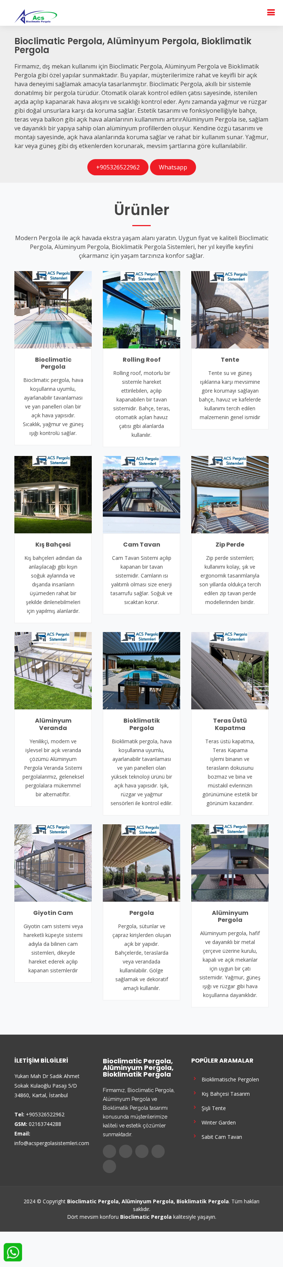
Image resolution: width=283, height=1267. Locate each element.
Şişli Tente (212, 1108)
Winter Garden (217, 1122)
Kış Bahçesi (53, 544)
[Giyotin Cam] (53, 862)
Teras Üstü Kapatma (230, 724)
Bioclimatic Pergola (53, 363)
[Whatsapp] (109, 1166)
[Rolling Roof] (141, 309)
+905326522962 (118, 167)
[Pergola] (141, 862)
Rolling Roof (142, 359)
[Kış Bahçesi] (53, 494)
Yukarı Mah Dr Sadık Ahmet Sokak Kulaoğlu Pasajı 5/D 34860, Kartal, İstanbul (47, 1086)
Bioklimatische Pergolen (229, 1079)
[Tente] (230, 309)
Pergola (141, 913)
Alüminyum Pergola (230, 916)
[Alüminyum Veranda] (53, 670)
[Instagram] (142, 1151)
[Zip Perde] (230, 494)
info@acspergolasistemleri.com (51, 1143)
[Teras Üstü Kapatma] (230, 670)
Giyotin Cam (53, 913)
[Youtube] (158, 1151)
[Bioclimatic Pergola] (53, 309)
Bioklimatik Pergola (141, 724)
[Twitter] (125, 1151)
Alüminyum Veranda (53, 724)
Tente (230, 359)
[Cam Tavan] (141, 494)
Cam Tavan (141, 544)
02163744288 (45, 1123)
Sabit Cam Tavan (220, 1136)
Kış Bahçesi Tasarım (224, 1093)
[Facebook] (109, 1151)
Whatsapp (173, 167)
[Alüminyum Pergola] (230, 862)
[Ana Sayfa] (35, 16)
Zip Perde (230, 544)
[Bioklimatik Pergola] (141, 670)
